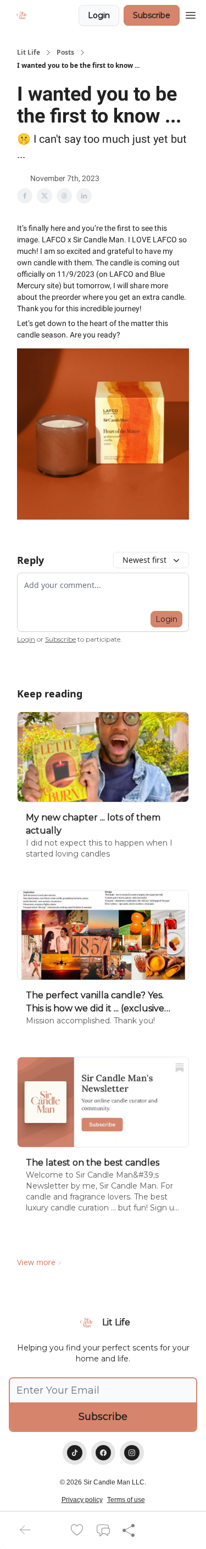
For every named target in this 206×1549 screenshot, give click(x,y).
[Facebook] (103, 1453)
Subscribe (151, 15)
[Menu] (190, 13)
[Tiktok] (75, 1453)
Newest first (144, 560)
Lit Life (28, 52)
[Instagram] (132, 1453)
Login (99, 15)
